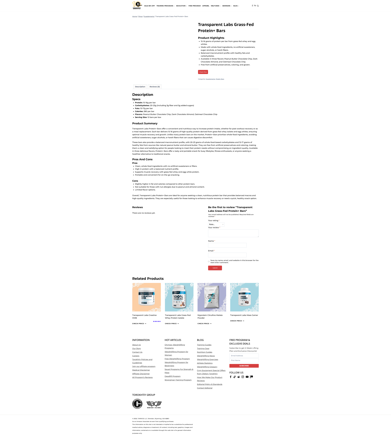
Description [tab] (140, 87)
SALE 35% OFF (149, 6)
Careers (135, 356)
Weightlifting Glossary (207, 367)
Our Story (136, 348)
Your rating (213, 220)
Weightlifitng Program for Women (176, 353)
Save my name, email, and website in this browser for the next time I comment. (234, 261)
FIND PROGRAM (195, 6)
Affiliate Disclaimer (141, 374)
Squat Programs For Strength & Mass (179, 371)
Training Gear (203, 348)
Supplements (210, 79)
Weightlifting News (206, 356)
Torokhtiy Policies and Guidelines (142, 361)
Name (211, 241)
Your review (214, 227)
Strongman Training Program (178, 380)
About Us (136, 345)
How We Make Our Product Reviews (209, 379)
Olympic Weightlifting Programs (175, 346)
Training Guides (204, 345)
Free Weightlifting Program (177, 359)
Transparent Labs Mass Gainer (244, 315)
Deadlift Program (173, 376)
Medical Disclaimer (141, 370)
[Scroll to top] (386, 430)
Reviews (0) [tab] (155, 87)
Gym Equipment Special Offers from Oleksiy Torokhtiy (211, 372)
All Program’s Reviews (142, 377)
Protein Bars (220, 79)
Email (211, 251)
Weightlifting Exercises (207, 359)
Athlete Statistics (205, 363)
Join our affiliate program (143, 366)
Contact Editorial (204, 388)
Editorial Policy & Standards (209, 384)
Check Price (203, 72)
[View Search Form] (258, 6)
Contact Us (137, 352)
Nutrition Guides (204, 352)
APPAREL (205, 6)
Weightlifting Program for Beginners (176, 364)
